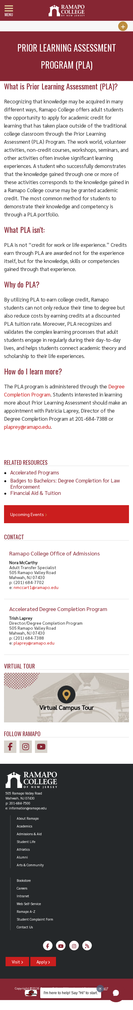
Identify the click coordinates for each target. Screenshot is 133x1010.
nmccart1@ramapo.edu (36, 587)
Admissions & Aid (29, 833)
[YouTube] (61, 947)
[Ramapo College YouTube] (42, 747)
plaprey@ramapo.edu (34, 642)
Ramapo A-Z (26, 911)
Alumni (22, 857)
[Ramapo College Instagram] (27, 747)
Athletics (23, 849)
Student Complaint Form (35, 919)
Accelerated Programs (34, 472)
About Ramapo (28, 818)
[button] (116, 993)
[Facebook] (48, 947)
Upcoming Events (27, 514)
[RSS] (87, 947)
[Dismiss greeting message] (100, 988)
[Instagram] (74, 947)
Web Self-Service (29, 903)
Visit (16, 961)
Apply (42, 961)
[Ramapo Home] (66, 11)
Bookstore (24, 880)
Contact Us (25, 927)
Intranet (23, 896)
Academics (24, 826)
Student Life (26, 841)
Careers (22, 888)
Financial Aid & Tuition (35, 493)
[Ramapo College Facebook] (11, 747)
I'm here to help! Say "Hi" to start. (71, 993)
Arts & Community (30, 865)
